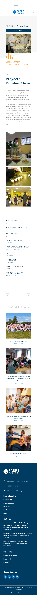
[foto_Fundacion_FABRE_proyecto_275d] (18, 197)
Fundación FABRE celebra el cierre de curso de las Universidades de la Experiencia (17, 534)
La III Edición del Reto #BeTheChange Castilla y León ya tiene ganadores (15, 543)
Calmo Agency (22, 592)
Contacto (6, 510)
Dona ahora (7, 562)
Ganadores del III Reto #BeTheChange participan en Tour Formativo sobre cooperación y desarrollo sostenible (16, 525)
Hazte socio (7, 559)
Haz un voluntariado (10, 556)
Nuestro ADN (7, 500)
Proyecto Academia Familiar (18, 453)
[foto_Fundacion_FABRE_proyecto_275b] (18, 149)
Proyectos (7, 506)
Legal (5, 513)
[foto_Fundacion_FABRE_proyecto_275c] (18, 176)
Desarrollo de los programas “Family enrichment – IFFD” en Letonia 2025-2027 (18, 379)
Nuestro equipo (8, 503)
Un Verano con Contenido (18, 341)
